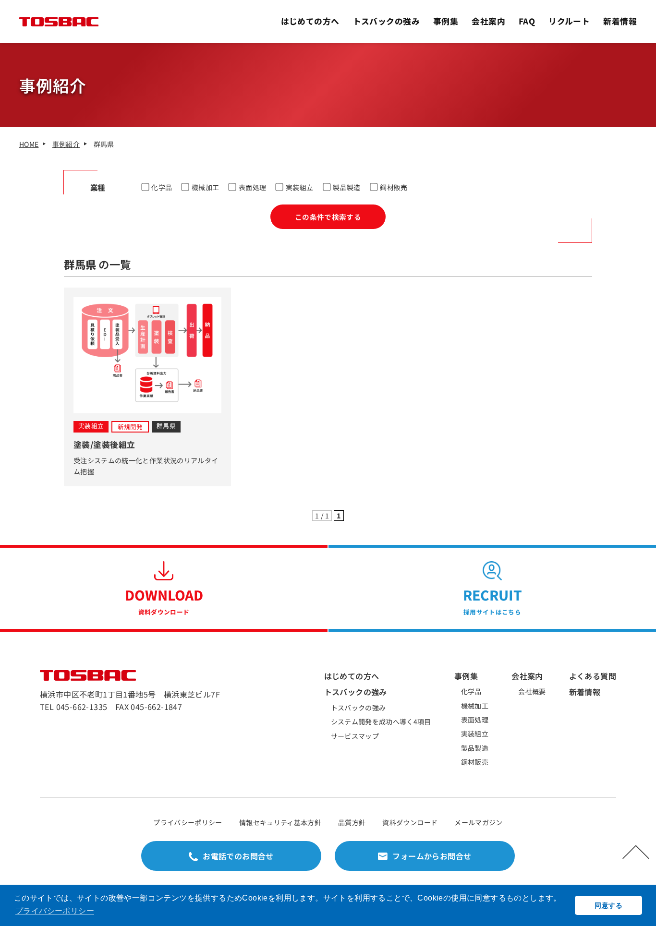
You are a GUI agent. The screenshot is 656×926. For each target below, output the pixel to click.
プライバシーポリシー (187, 822)
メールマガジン (478, 822)
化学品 (161, 187)
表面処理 (252, 187)
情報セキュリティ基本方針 (280, 822)
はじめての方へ (310, 21)
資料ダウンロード (409, 822)
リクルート (569, 21)
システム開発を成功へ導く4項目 (381, 721)
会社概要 (532, 691)
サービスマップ (355, 736)
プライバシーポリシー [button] (54, 911)
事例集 (445, 21)
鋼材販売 (393, 187)
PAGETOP (635, 852)
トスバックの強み (386, 21)
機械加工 (205, 187)
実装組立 (299, 187)
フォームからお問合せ (431, 856)
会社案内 (488, 21)
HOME (28, 144)
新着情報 (620, 21)
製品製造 (346, 187)
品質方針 (351, 822)
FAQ (527, 21)
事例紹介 (66, 144)
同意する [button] (608, 905)
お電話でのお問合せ (238, 856)
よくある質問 (592, 676)
